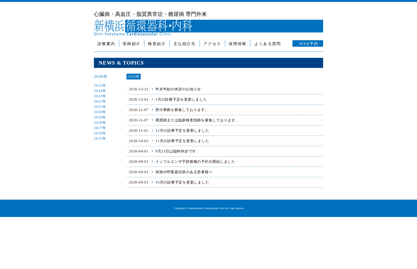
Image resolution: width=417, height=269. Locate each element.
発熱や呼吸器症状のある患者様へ (183, 172)
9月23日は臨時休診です (175, 151)
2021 (98, 107)
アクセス (212, 44)
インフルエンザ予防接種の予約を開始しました (195, 162)
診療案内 (106, 44)
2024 (98, 91)
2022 (98, 101)
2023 (98, 96)
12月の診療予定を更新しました (182, 130)
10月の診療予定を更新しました (182, 182)
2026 (98, 76)
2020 (98, 112)
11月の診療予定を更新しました (182, 141)
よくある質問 (267, 44)
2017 (98, 128)
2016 (98, 133)
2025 (98, 85)
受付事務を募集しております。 (182, 110)
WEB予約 (309, 44)
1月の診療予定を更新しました (181, 99)
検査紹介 (157, 44)
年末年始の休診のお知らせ (178, 89)
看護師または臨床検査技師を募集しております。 (197, 120)
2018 (98, 123)
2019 (98, 117)
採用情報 (238, 44)
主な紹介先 (185, 44)
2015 (98, 138)
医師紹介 (132, 44)
